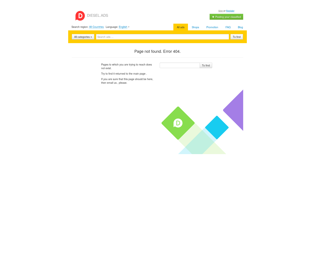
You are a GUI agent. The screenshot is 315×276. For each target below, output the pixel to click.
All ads (180, 27)
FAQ (228, 27)
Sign (220, 10)
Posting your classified (228, 17)
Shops (195, 27)
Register (230, 10)
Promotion (212, 27)
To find (237, 37)
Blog (240, 27)
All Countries (96, 27)
